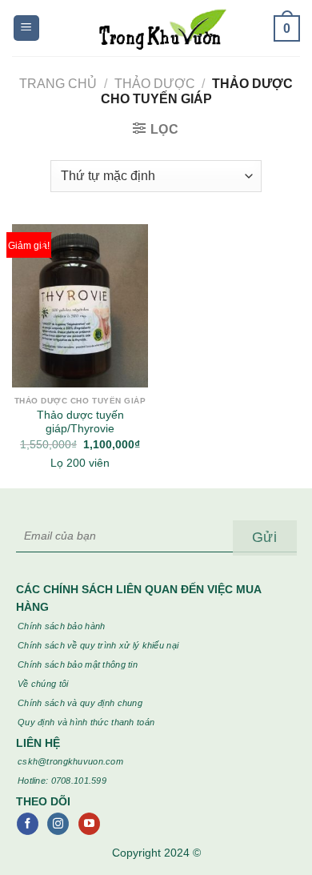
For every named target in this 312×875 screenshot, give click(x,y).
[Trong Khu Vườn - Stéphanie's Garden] (156, 28)
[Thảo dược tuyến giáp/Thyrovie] (80, 305)
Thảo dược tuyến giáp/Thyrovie (80, 422)
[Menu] (26, 28)
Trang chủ (58, 83)
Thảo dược (154, 83)
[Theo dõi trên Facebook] (27, 824)
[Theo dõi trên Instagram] (58, 824)
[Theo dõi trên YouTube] (89, 824)
